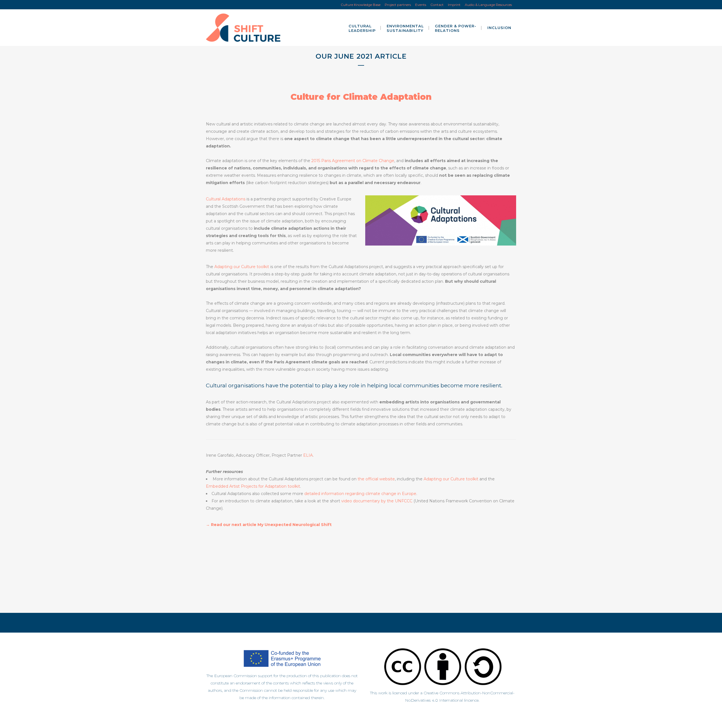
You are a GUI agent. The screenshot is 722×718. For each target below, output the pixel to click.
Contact (437, 5)
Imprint (454, 5)
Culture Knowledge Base (360, 5)
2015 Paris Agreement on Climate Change (352, 160)
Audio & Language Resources (488, 5)
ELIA (308, 455)
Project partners (398, 5)
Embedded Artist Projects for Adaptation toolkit (253, 486)
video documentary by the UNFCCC (376, 500)
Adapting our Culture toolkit (241, 266)
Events (420, 5)
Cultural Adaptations (225, 199)
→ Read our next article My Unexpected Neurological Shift (269, 524)
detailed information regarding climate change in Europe (360, 493)
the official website (376, 478)
